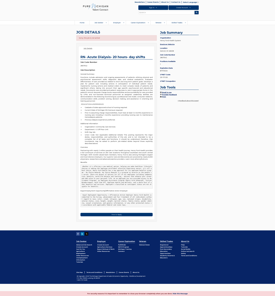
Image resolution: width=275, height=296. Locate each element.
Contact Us (175, 2)
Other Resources (82, 255)
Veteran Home (144, 245)
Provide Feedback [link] (169, 95)
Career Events (153, 2)
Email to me (167, 92)
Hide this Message (180, 294)
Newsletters (140, 2)
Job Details (88, 48)
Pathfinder (122, 245)
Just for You (80, 249)
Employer (117, 23)
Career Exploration (138, 23)
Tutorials (79, 262)
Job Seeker (99, 23)
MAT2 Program (123, 247)
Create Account (182, 8)
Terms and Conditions (189, 255)
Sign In (152, 8)
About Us (165, 2)
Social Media (185, 249)
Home (82, 23)
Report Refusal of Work (105, 249)
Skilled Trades (177, 23)
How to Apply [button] (117, 215)
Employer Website (167, 44)
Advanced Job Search (84, 245)
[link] (95, 7)
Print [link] (164, 97)
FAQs (183, 245)
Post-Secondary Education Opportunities (166, 251)
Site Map (79, 272)
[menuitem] (82, 23)
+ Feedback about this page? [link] (188, 101)
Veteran (158, 23)
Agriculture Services (104, 247)
